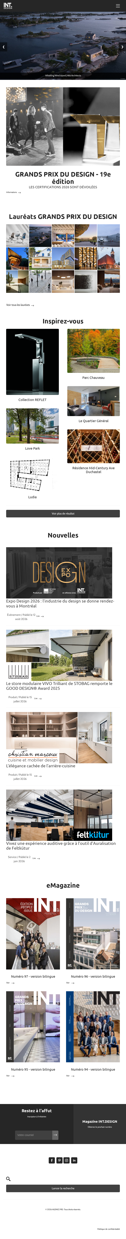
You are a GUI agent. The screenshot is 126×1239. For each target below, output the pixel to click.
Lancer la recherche (63, 1188)
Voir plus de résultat (63, 513)
